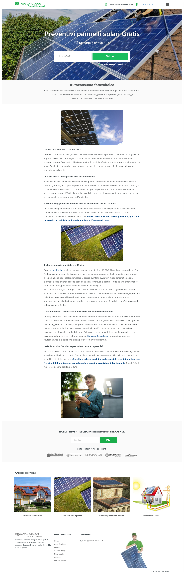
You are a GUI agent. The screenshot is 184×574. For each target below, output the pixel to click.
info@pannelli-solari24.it (93, 541)
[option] (32, 498)
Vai (108, 56)
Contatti (57, 557)
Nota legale (59, 554)
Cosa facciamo (60, 544)
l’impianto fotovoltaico (97, 336)
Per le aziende (147, 4)
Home (56, 541)
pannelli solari (56, 270)
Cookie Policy (59, 551)
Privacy (57, 547)
